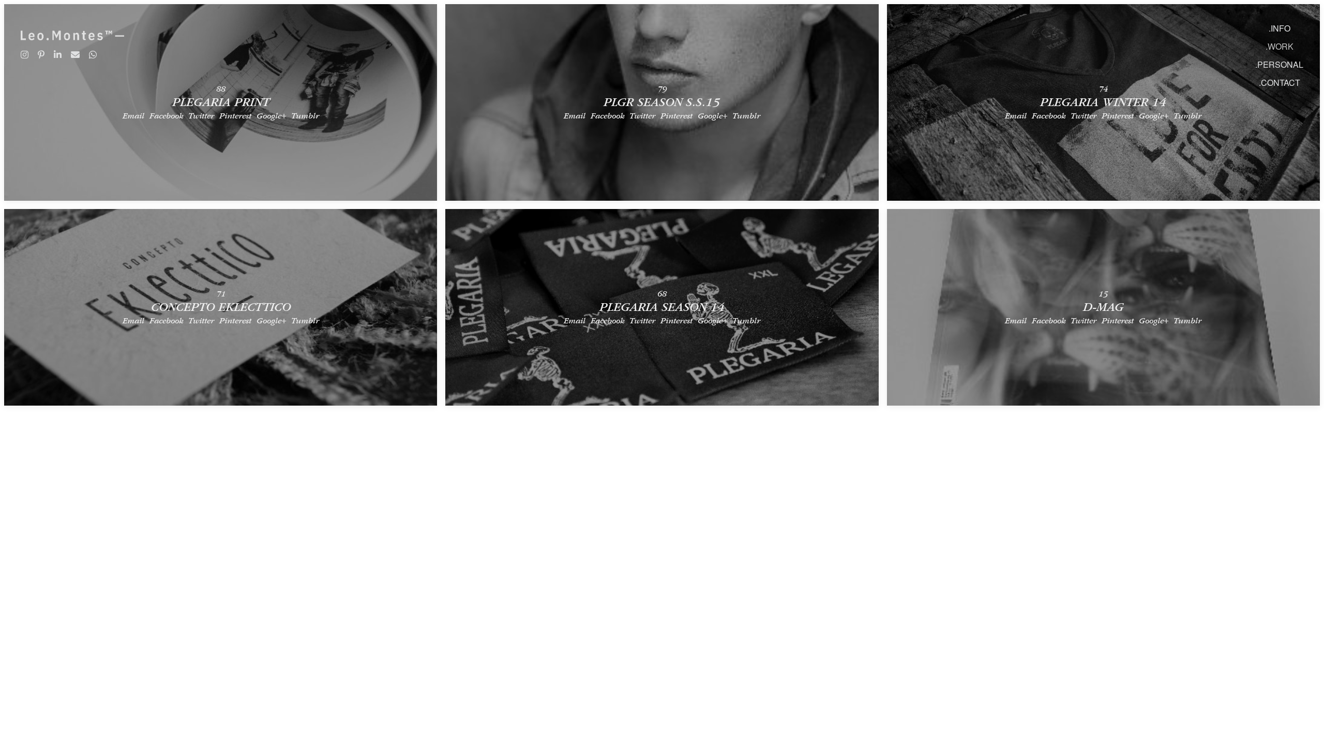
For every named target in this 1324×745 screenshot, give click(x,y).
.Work (1279, 46)
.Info (1279, 28)
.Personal (1279, 64)
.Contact (1279, 82)
